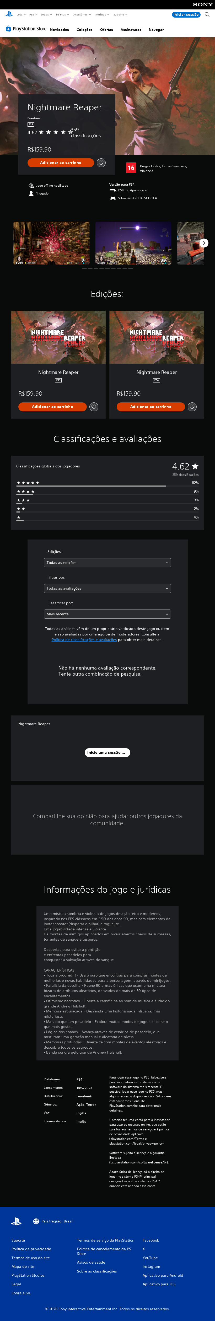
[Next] (204, 243)
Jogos (45, 14)
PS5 (31, 14)
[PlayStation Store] (27, 28)
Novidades (59, 29)
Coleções (85, 29)
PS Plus (61, 14)
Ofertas (106, 29)
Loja (19, 14)
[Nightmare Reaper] (51, 243)
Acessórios (80, 14)
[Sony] (203, 8)
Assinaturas (131, 29)
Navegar (156, 29)
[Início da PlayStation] (9, 14)
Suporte (119, 14)
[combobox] (107, 562)
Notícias (100, 14)
